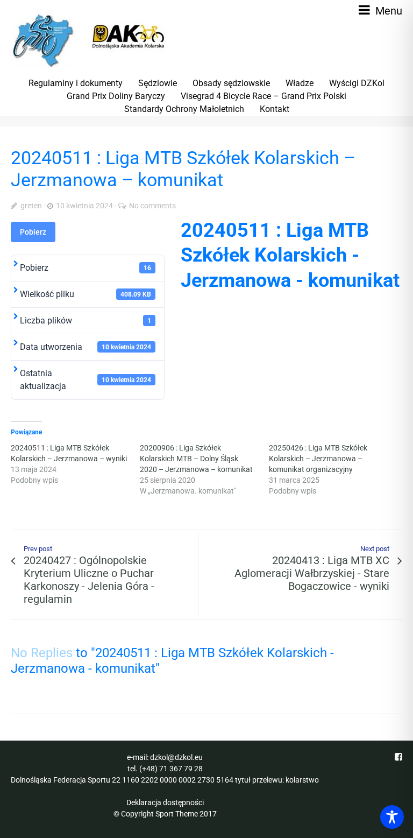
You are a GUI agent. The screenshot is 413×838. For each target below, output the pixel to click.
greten (31, 205)
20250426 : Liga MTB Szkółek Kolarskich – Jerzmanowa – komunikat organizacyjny (318, 458)
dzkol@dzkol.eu (176, 757)
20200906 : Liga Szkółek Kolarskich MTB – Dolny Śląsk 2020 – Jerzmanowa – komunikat (196, 458)
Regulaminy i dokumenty (76, 83)
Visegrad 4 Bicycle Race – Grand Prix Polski (263, 96)
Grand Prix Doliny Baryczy (116, 96)
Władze (300, 83)
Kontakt (274, 109)
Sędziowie (157, 83)
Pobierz (33, 232)
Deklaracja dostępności (165, 802)
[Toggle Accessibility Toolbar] (392, 817)
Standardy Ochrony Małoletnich (184, 109)
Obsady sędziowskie (231, 83)
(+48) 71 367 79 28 (171, 768)
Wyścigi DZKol (356, 83)
